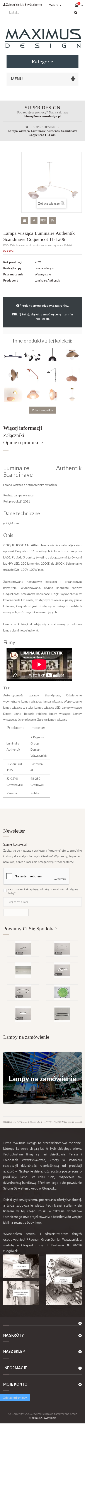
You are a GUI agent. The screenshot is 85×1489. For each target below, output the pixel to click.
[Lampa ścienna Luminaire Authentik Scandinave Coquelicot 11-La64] (52, 374)
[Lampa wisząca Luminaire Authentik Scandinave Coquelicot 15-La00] (72, 374)
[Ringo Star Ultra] (23, 992)
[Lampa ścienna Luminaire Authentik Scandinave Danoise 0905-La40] (52, 394)
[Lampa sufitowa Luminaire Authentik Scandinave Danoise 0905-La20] (32, 394)
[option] (42, 962)
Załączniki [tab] (13, 435)
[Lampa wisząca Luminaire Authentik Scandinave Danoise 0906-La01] (72, 394)
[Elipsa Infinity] (23, 949)
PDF (43, 220)
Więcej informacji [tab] (22, 428)
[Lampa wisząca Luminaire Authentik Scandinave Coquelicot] (13, 355)
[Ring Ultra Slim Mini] (62, 949)
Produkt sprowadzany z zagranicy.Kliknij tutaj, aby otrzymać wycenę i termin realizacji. (42, 312)
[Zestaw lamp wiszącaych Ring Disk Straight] (23, 970)
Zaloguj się (12, 4)
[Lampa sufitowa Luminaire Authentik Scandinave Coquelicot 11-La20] (72, 355)
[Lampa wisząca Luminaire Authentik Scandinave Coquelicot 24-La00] (13, 394)
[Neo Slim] (23, 1014)
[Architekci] (21, 1266)
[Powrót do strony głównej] (26, 127)
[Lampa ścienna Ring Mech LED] (62, 992)
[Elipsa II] (62, 1014)
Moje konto (15, 1384)
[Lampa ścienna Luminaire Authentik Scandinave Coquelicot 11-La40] (13, 374)
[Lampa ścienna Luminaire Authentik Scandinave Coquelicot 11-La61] (32, 374)
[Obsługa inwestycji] (64, 1279)
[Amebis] (62, 970)
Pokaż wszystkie (42, 410)
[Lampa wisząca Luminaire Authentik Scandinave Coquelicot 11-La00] (52, 355)
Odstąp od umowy (15, 1397)
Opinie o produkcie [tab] (23, 442)
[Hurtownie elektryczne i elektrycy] (21, 1293)
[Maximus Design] (42, 39)
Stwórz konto (33, 4)
